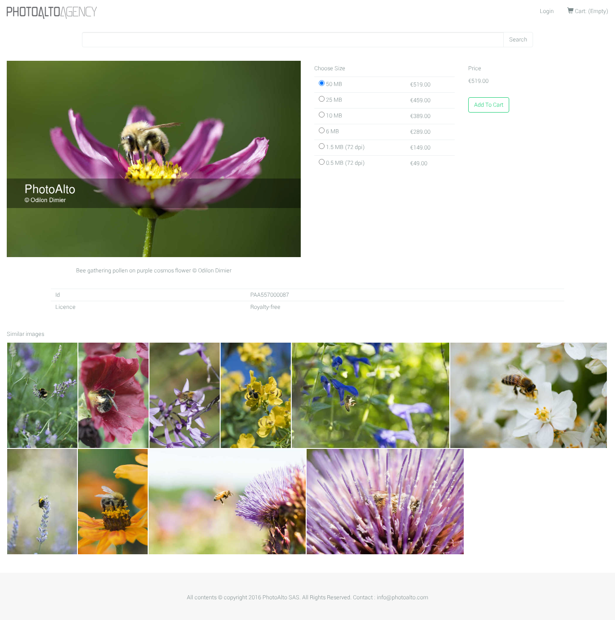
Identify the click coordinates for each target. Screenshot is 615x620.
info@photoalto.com (402, 597)
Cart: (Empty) (591, 11)
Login (547, 11)
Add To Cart (488, 105)
